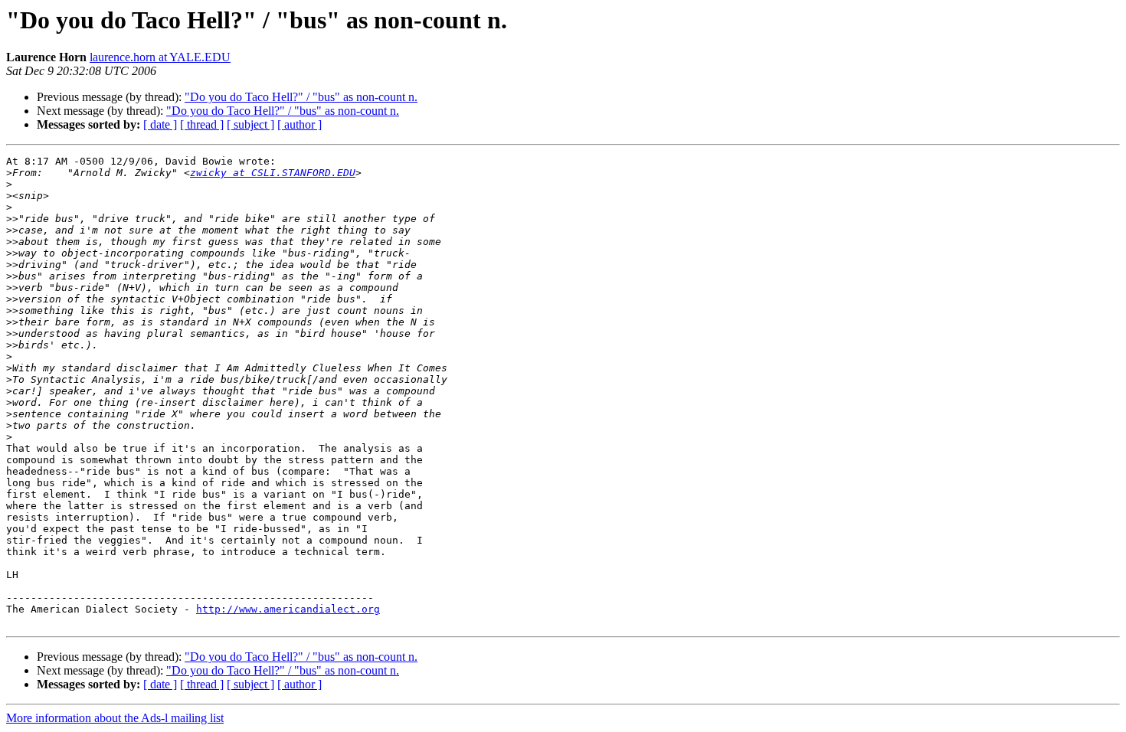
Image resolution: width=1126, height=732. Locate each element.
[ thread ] (202, 124)
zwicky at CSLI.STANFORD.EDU (272, 172)
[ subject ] (250, 124)
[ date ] (160, 124)
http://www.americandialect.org (288, 609)
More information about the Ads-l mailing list (115, 717)
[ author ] (299, 124)
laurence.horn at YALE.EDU (160, 57)
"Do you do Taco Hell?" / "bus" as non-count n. (301, 96)
